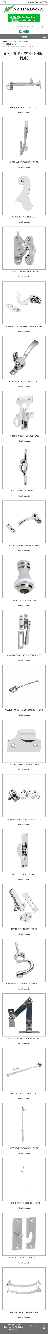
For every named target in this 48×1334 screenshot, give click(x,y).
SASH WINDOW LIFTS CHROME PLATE (24, 764)
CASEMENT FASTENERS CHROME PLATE (24, 655)
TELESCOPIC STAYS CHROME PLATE (24, 107)
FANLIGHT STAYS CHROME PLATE (24, 1093)
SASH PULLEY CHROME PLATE (24, 874)
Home (4, 41)
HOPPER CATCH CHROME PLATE (23, 929)
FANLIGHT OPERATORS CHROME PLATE (24, 1203)
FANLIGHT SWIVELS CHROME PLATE (24, 1258)
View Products (24, 112)
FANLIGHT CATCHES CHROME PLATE (24, 436)
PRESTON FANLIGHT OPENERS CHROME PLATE (24, 710)
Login (4, 2)
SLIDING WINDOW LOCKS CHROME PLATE (24, 819)
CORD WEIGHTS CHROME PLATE (24, 600)
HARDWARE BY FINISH (19, 41)
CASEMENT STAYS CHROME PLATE (24, 1148)
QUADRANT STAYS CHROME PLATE (24, 162)
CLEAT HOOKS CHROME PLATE (24, 491)
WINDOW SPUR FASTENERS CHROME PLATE (24, 326)
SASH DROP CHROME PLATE (24, 217)
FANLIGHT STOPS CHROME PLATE (24, 1312)
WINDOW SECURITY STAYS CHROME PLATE (23, 1038)
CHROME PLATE (9, 44)
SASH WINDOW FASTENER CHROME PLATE (23, 271)
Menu (24, 37)
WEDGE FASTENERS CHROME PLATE (24, 381)
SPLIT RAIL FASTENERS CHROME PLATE (24, 545)
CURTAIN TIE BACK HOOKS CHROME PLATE (24, 984)
